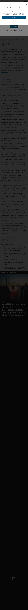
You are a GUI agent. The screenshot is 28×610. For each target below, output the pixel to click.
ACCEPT (14, 17)
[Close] (26, 4)
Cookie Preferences (14, 21)
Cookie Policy (21, 14)
